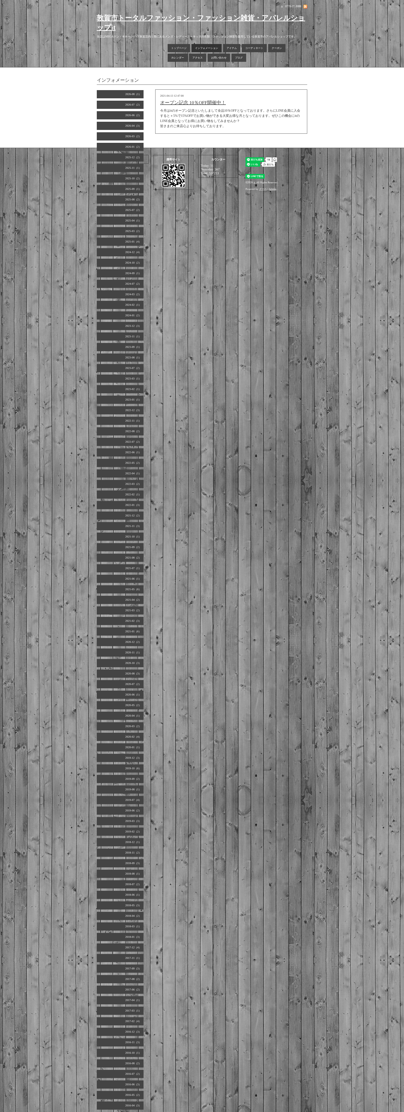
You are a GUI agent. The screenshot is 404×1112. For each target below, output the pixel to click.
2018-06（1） (133, 894)
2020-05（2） (133, 705)
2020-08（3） (133, 673)
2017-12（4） (133, 947)
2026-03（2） (133, 136)
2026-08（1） (133, 94)
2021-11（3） (133, 526)
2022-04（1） (133, 473)
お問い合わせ (219, 57)
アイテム (232, 48)
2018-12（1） (133, 842)
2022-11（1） (133, 420)
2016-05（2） (133, 1095)
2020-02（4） (133, 736)
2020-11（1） (133, 652)
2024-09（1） (133, 273)
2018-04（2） (133, 915)
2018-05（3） (133, 905)
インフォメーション (206, 48)
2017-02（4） (133, 1021)
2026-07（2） (133, 104)
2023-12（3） (133, 325)
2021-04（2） (133, 599)
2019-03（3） (133, 821)
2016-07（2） (133, 1073)
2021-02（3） (133, 620)
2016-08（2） (133, 1063)
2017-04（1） (133, 1000)
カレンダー (177, 57)
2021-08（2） (133, 557)
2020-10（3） (133, 663)
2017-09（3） (133, 968)
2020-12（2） (133, 642)
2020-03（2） (133, 726)
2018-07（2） (133, 884)
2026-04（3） (133, 125)
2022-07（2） (133, 441)
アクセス (197, 57)
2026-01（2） (133, 146)
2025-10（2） (133, 178)
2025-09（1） (133, 189)
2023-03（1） (133, 378)
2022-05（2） (133, 462)
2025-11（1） (133, 167)
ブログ (239, 57)
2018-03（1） (133, 926)
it (254, 182)
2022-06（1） (133, 452)
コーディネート (254, 48)
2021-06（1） (133, 578)
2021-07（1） (133, 568)
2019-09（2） (133, 778)
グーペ (263, 189)
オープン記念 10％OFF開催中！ (193, 102)
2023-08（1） (133, 357)
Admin (272, 189)
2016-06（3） (133, 1084)
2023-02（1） (133, 389)
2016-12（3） (133, 1031)
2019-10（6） (133, 768)
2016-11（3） (133, 1042)
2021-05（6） (133, 589)
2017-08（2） (133, 979)
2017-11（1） (133, 958)
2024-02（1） (133, 304)
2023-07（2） (133, 368)
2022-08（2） (133, 431)
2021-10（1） (133, 536)
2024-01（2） (133, 315)
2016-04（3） (133, 1105)
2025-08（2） (133, 199)
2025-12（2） (133, 157)
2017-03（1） (133, 1010)
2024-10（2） (133, 262)
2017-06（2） (133, 989)
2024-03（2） (133, 294)
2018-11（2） (133, 852)
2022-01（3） (133, 505)
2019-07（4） (133, 800)
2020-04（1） (133, 715)
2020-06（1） (133, 694)
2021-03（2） (133, 610)
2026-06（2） (133, 115)
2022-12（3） (133, 410)
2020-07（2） (133, 684)
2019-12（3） (133, 757)
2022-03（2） (133, 483)
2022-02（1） (133, 494)
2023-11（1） (133, 336)
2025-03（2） (133, 231)
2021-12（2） (133, 515)
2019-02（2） (133, 831)
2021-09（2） (133, 547)
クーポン (277, 48)
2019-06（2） (133, 810)
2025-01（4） (133, 241)
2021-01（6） (133, 631)
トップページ (179, 48)
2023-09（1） (133, 347)
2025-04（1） (133, 220)
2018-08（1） (133, 873)
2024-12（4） (133, 252)
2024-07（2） (133, 283)
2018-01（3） (133, 936)
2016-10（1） (133, 1052)
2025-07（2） (133, 210)
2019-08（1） (133, 789)
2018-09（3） (133, 863)
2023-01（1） (133, 399)
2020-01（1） (133, 747)
